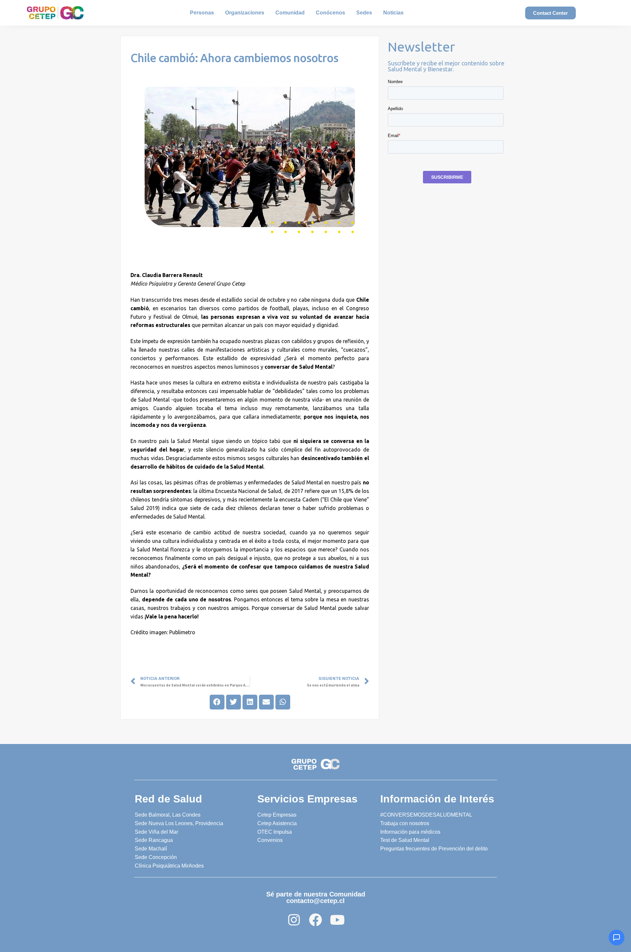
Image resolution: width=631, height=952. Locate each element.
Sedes (364, 12)
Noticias (393, 12)
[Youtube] (337, 920)
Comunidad (290, 12)
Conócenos (330, 12)
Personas (202, 12)
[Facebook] (315, 920)
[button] (217, 702)
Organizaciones (244, 12)
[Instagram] (294, 920)
